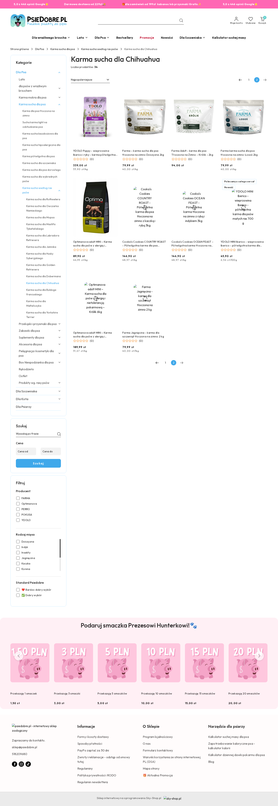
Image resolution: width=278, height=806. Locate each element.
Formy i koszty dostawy (93, 737)
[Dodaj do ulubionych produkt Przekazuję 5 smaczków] (132, 641)
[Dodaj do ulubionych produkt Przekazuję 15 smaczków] (219, 641)
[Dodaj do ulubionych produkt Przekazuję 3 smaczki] (89, 641)
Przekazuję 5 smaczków (112, 693)
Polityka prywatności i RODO (96, 775)
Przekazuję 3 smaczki (67, 693)
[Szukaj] (59, 434)
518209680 (19, 754)
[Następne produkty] (259, 656)
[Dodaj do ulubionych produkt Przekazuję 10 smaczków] (176, 641)
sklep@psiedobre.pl (24, 747)
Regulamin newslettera (92, 782)
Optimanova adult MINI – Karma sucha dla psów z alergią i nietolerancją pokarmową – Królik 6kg (94, 334)
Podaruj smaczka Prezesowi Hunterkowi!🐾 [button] (139, 625)
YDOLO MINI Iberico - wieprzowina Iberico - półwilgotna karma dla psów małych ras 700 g (242, 243)
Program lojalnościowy (158, 737)
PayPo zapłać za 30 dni (93, 750)
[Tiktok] (28, 764)
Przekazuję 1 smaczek (23, 693)
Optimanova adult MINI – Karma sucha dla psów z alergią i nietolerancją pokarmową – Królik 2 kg (95, 243)
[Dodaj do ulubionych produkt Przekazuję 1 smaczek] (45, 641)
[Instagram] (21, 764)
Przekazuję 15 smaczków (200, 693)
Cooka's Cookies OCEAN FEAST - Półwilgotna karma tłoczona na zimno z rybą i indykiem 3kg (192, 243)
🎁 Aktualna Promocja (158, 775)
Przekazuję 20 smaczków (244, 693)
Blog (211, 762)
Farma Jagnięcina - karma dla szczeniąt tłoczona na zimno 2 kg (143, 334)
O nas (147, 743)
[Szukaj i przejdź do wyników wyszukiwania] (181, 21)
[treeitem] (38, 72)
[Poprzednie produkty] (18, 656)
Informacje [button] (86, 726)
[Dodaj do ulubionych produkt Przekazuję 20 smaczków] (263, 641)
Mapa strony (151, 768)
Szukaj (38, 463)
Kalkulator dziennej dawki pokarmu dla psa (236, 755)
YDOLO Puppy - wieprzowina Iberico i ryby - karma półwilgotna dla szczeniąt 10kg (94, 152)
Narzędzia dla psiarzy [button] (226, 726)
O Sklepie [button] (151, 726)
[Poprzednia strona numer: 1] (240, 79)
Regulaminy (85, 768)
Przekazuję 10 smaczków (156, 693)
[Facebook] (14, 764)
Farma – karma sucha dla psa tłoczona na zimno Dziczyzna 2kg (143, 152)
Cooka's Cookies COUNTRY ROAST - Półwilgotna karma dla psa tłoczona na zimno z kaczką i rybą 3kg (144, 243)
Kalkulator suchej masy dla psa (228, 737)
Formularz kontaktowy (158, 750)
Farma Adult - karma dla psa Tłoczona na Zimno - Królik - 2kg (192, 152)
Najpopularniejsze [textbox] (81, 79)
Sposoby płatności (89, 743)
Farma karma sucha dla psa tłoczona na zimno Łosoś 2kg (239, 152)
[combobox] (90, 80)
